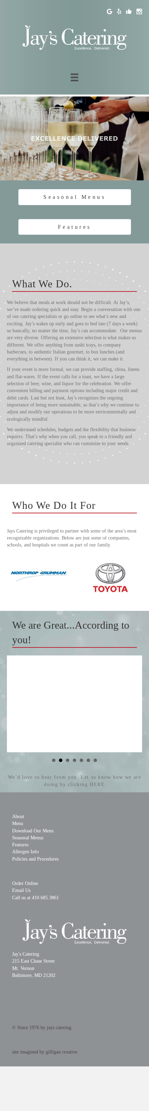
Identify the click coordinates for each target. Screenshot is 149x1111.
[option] (38, 576)
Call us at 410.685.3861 (35, 897)
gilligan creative (61, 1052)
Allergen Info (25, 851)
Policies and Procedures (35, 859)
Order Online (25, 883)
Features (20, 844)
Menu (17, 823)
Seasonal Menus (27, 837)
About (18, 816)
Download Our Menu (33, 830)
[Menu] (74, 77)
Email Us (21, 890)
